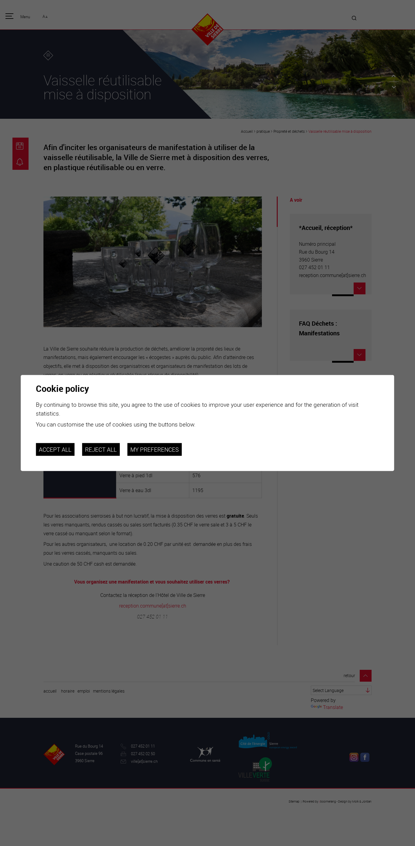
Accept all (55, 449)
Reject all (101, 449)
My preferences (154, 449)
